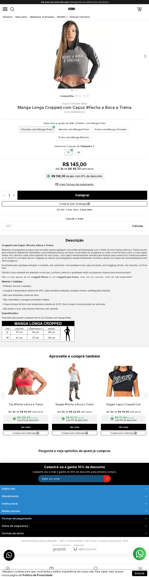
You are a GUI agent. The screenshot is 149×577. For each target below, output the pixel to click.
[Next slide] (145, 56)
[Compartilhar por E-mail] (87, 96)
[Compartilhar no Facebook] (76, 96)
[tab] (72, 90)
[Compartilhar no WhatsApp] (80, 96)
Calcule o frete (74, 219)
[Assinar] (107, 478)
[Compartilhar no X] (83, 96)
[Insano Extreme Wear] (71, 9)
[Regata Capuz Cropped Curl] (123, 398)
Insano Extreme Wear (74, 103)
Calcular (137, 226)
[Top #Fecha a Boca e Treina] (25, 398)
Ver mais (26, 427)
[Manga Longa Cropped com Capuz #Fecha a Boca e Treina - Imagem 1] (74, 54)
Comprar (82, 195)
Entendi (139, 573)
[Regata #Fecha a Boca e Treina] (74, 398)
